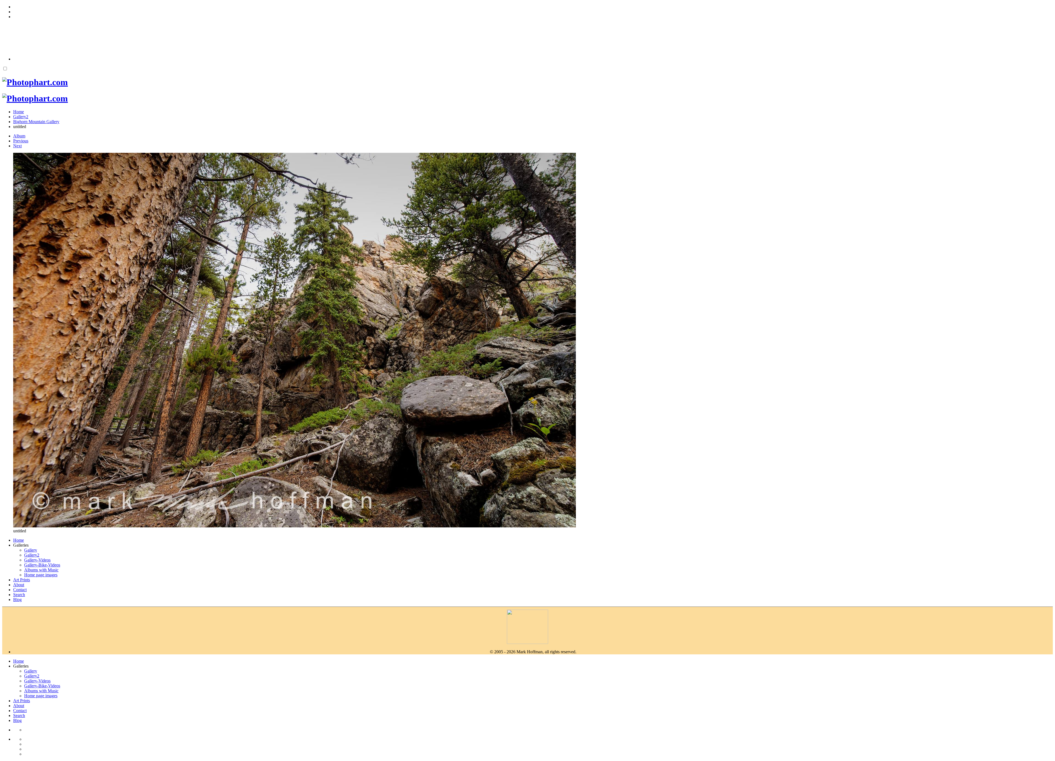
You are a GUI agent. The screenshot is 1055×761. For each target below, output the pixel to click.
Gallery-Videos (37, 560)
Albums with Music (41, 570)
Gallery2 (31, 555)
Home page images (40, 574)
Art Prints (21, 579)
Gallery (30, 550)
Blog (17, 599)
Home (18, 540)
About (18, 584)
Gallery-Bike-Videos (42, 565)
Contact (20, 589)
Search (19, 594)
